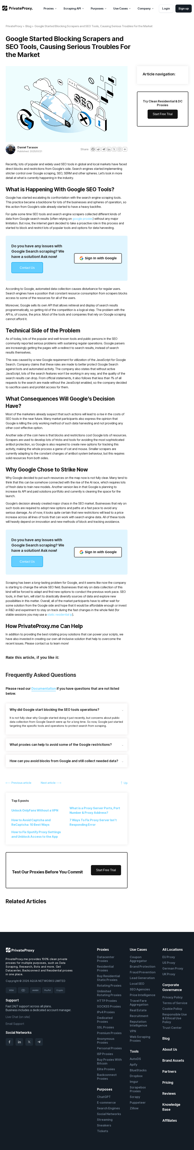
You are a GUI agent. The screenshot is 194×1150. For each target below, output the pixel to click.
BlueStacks (138, 1070)
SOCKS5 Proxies (109, 1006)
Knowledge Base (171, 1107)
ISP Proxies (105, 1054)
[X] (114, 149)
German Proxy (172, 968)
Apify (133, 1064)
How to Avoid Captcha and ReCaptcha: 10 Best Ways (31, 822)
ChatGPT (104, 1097)
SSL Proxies (105, 1027)
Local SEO (137, 983)
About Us (169, 1049)
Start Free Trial (106, 870)
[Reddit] (98, 149)
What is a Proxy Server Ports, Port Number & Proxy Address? (95, 810)
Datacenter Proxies (105, 959)
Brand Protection (142, 966)
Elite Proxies (106, 1069)
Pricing (167, 1082)
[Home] (17, 8)
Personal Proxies (109, 1048)
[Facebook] (93, 149)
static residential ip (59, 614)
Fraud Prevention (143, 972)
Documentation (43, 688)
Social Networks (109, 1114)
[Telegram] (103, 149)
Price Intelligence (142, 995)
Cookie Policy (172, 1009)
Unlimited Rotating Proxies (109, 993)
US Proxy (168, 963)
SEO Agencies (140, 989)
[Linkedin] (109, 149)
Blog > (29, 26)
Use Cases (138, 949)
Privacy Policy (172, 997)
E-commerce (106, 1102)
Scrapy (135, 1097)
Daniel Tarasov (27, 147)
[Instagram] (119, 149)
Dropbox (136, 1076)
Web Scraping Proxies (140, 1038)
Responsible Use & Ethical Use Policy (174, 1018)
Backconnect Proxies (107, 1076)
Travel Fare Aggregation (139, 1002)
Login (166, 8)
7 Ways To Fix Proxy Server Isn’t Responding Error (93, 822)
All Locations (172, 949)
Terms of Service (174, 1003)
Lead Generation (142, 978)
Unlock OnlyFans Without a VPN (34, 810)
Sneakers (104, 1125)
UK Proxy (168, 974)
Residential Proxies (105, 968)
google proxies (83, 219)
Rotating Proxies (109, 985)
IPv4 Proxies (106, 1012)
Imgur (134, 1082)
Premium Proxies (109, 1033)
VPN (133, 1031)
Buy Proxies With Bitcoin (109, 1061)
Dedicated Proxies (105, 1019)
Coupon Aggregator (138, 959)
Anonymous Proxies (105, 1040)
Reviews (169, 1093)
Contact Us (27, 267)
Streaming (105, 1120)
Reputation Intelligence (138, 1023)
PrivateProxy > (15, 26)
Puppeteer (138, 1102)
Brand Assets (173, 1060)
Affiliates (169, 1120)
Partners (169, 1071)
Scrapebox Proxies (138, 1089)
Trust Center (172, 1028)
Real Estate (138, 1010)
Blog (166, 1038)
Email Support (15, 1024)
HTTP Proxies (107, 1001)
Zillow (134, 1108)
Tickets (102, 1131)
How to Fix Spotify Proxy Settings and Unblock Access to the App (36, 834)
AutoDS (135, 1059)
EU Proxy (168, 957)
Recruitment (139, 1016)
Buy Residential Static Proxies (108, 978)
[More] (125, 149)
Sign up (183, 8)
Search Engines (108, 1108)
